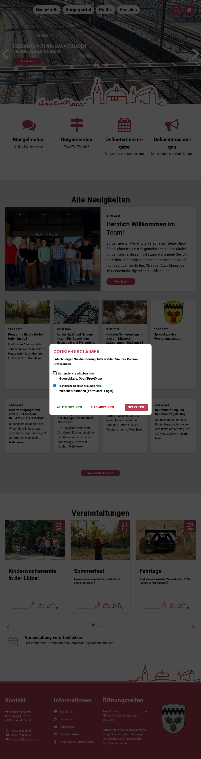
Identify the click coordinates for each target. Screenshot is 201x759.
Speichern (136, 407)
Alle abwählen (102, 407)
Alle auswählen (69, 407)
